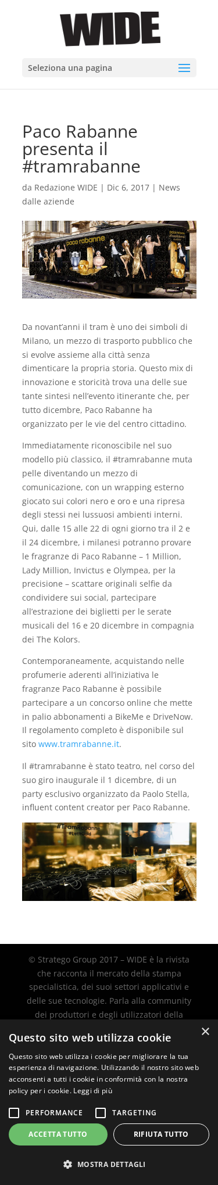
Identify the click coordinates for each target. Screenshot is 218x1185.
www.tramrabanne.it (78, 743)
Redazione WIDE (66, 187)
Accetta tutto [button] (57, 1134)
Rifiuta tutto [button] (161, 1134)
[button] (109, 1165)
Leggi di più (92, 1091)
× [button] (205, 1032)
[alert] (109, 1102)
